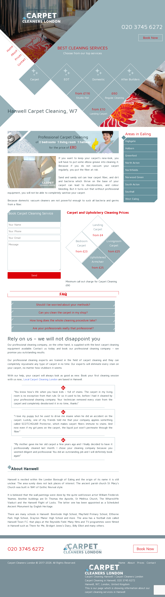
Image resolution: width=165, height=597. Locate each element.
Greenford (131, 155)
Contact (21, 62)
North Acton (132, 162)
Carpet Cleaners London (21, 562)
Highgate (130, 141)
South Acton (132, 184)
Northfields (131, 169)
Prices (18, 57)
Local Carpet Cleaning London (40, 379)
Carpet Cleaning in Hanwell (100, 580)
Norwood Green (134, 177)
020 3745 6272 (142, 26)
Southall (129, 191)
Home (121, 562)
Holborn (129, 148)
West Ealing (132, 198)
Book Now (150, 37)
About (131, 562)
